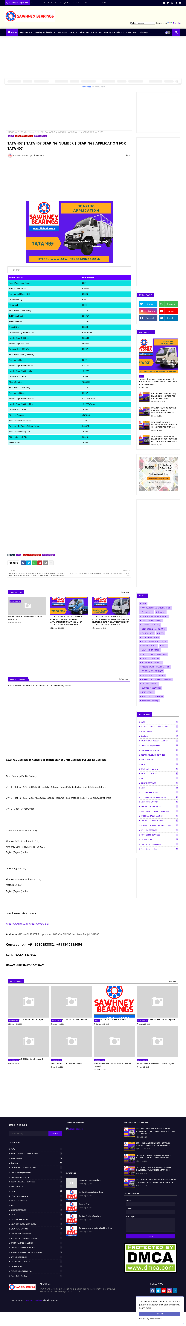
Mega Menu (24, 32)
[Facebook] (23, 562)
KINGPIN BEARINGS (149, 646)
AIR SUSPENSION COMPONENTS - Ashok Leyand (112, 1065)
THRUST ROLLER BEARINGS (152, 696)
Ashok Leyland (147, 612)
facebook (150, 318)
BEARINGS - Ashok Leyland (90, 1180)
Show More (172, 981)
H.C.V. (161, 633)
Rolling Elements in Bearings (91, 1192)
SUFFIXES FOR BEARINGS (151, 688)
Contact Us (52, 3)
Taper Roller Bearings (150, 700)
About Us (84, 32)
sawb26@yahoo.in (39, 924)
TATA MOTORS (21, 132)
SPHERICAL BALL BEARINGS (152, 671)
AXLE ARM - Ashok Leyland (74, 1019)
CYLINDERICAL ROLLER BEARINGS (154, 616)
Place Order (131, 32)
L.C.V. (11, 136)
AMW (144, 604)
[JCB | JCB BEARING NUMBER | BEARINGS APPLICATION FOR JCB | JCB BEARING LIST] (144, 397)
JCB (165, 641)
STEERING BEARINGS (150, 684)
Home (33, 3)
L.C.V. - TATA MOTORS (24, 136)
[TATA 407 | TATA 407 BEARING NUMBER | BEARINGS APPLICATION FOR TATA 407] (144, 411)
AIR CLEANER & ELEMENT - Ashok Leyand (156, 1063)
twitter (150, 304)
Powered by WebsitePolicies (150, 1319)
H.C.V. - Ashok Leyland (150, 637)
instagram (150, 311)
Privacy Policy (65, 3)
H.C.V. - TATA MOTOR (150, 641)
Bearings (62, 32)
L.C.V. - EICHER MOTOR (150, 650)
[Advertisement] (132, 14)
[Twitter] (28, 562)
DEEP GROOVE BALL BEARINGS (154, 629)
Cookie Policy (78, 3)
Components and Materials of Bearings (95, 1228)
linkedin (170, 318)
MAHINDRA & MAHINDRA (151, 663)
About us (42, 3)
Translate (177, 23)
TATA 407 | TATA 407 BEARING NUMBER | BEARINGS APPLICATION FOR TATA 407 (163, 410)
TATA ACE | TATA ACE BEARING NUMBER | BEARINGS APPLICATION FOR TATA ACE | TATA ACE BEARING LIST (158, 381)
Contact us (113, 1306)
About (103, 1306)
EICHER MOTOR (148, 633)
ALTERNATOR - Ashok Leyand (161, 1019)
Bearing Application (44, 32)
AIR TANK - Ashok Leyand (31, 1059)
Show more (125, 592)
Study (73, 32)
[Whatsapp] (34, 562)
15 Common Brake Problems (113, 1019)
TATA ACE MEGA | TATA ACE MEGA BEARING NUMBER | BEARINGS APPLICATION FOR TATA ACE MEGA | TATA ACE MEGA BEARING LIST (67, 620)
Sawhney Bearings (33, 1300)
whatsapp (170, 304)
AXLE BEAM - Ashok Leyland (32, 1019)
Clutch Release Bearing (151, 625)
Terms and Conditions (104, 3)
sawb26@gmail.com (17, 924)
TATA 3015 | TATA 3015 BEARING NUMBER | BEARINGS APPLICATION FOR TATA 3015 (164, 424)
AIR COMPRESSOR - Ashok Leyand (66, 1063)
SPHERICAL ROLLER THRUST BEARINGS (157, 679)
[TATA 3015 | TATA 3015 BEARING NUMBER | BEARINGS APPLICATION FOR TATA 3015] (144, 425)
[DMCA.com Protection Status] (150, 1272)
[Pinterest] (39, 562)
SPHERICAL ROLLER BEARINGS (153, 675)
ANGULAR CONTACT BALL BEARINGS (156, 608)
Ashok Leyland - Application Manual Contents (25, 618)
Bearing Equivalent (113, 32)
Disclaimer (89, 3)
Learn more (145, 1307)
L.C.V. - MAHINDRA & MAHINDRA (154, 654)
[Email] (45, 562)
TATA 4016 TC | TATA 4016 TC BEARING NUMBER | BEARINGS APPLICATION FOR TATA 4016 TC (164, 438)
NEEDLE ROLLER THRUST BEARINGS (155, 667)
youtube (170, 311)
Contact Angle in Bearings (89, 1216)
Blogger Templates (28, 1306)
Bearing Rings (84, 1204)
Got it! (160, 1313)
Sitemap (144, 32)
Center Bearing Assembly (151, 620)
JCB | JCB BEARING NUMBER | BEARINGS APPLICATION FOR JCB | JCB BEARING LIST (163, 396)
